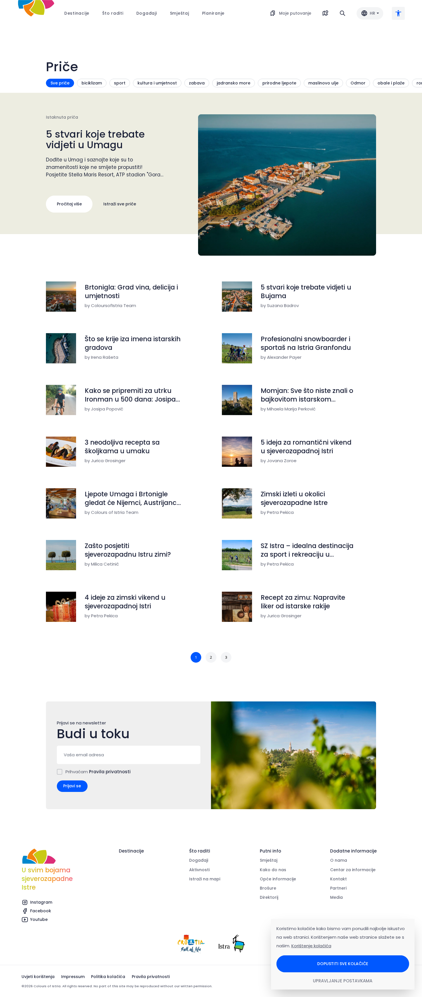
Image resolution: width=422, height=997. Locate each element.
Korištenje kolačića (311, 946)
